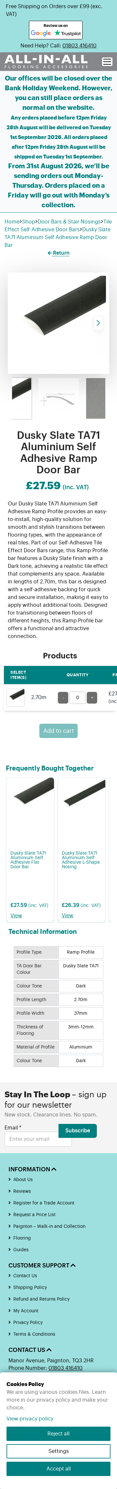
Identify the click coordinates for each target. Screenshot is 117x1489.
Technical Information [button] (42, 932)
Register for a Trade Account (43, 1203)
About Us (23, 1179)
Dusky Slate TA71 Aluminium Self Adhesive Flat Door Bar (28, 860)
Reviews (22, 1191)
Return (61, 253)
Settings (58, 1451)
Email (13, 1127)
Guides (21, 1250)
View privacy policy (29, 1418)
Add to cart (58, 731)
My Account (25, 1311)
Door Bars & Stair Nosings (69, 221)
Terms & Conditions (34, 1334)
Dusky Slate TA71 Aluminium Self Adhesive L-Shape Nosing (81, 860)
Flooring (22, 1238)
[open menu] (107, 61)
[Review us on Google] (41, 33)
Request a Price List (34, 1215)
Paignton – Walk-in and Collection (49, 1226)
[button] (98, 323)
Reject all (58, 1433)
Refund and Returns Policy (41, 1299)
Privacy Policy (28, 1322)
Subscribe (77, 1130)
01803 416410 (79, 45)
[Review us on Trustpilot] (67, 33)
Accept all (58, 1468)
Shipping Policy (30, 1287)
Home (12, 221)
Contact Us (25, 1276)
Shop (28, 221)
